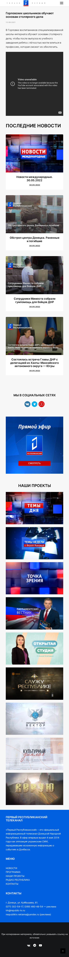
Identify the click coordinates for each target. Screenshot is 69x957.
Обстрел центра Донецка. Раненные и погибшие (34, 239)
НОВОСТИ (11, 868)
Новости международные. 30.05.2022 (34, 178)
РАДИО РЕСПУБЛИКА (18, 879)
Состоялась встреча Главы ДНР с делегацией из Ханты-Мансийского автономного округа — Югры (34, 363)
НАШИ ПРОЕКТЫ (15, 876)
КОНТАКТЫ (12, 883)
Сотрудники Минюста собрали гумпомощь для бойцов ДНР (34, 300)
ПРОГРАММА (13, 872)
